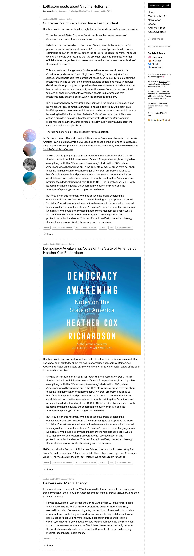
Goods (152, 24)
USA (110, 10)
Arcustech (163, 81)
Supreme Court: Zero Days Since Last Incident (80, 23)
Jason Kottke (66, 18)
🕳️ (160, 120)
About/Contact (156, 32)
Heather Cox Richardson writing (61, 29)
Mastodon (157, 67)
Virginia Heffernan (124, 228)
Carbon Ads (166, 46)
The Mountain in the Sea (65, 457)
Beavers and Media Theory (65, 483)
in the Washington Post (56, 370)
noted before (58, 138)
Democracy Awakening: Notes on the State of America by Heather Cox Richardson (89, 250)
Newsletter (154, 20)
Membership (156, 16)
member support (155, 76)
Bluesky (156, 64)
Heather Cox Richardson (89, 10)
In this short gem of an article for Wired (64, 489)
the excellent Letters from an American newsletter (109, 359)
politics (104, 10)
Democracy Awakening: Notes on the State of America (87, 364)
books (54, 10)
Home (151, 12)
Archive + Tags (156, 28)
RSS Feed (156, 60)
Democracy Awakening (68, 10)
